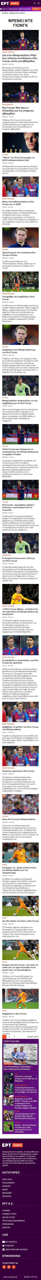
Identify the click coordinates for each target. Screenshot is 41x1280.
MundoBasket (21, 1085)
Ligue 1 (17, 1122)
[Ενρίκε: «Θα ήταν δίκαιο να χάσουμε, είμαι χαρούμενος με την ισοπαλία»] (8, 1126)
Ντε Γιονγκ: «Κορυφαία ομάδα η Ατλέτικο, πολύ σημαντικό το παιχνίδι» (18, 507)
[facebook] (4, 1267)
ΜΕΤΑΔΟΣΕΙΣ (26, 9)
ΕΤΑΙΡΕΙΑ (6, 1210)
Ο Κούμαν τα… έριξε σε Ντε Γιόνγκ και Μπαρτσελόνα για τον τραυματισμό (19, 870)
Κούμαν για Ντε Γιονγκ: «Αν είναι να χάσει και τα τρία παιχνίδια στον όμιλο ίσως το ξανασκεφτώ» (20, 967)
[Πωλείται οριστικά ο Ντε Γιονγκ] (20, 756)
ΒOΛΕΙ (17, 1111)
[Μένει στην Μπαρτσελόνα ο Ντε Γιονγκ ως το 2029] (20, 187)
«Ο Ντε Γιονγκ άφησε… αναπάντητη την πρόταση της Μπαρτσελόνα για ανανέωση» (20, 611)
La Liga (5, 154)
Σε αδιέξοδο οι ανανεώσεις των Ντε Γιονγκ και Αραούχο (20, 661)
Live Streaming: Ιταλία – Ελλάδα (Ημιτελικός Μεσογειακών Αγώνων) (25, 1116)
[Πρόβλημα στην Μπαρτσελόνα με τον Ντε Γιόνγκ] (20, 335)
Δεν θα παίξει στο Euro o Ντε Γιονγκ (20, 921)
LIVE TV (5, 9)
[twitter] (13, 1267)
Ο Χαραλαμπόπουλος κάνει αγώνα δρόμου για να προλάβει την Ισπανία (26, 1089)
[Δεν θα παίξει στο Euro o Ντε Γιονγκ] (20, 906)
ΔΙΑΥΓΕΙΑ (6, 1227)
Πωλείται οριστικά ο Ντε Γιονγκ (18, 771)
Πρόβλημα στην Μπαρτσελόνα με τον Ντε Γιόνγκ (19, 351)
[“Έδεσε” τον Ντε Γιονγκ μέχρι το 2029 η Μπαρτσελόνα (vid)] (20, 142)
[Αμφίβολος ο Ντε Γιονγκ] (20, 999)
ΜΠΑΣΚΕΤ (6, 1186)
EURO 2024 (7, 1179)
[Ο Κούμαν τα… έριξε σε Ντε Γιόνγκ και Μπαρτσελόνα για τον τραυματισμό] (20, 853)
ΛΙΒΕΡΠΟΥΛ (6, 555)
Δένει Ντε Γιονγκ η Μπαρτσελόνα (18, 819)
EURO (4, 865)
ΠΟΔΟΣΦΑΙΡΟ (7, 104)
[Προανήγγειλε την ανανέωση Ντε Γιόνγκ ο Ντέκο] (20, 237)
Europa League (21, 1096)
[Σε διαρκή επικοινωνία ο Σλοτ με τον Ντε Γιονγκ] (20, 543)
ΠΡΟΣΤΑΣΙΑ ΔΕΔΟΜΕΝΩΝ (13, 1220)
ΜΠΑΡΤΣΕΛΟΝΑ (8, 52)
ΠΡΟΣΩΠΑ (6, 1196)
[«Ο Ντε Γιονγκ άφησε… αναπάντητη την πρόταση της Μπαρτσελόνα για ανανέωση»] (20, 594)
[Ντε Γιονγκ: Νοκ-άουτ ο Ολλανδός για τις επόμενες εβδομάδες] (20, 92)
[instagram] (9, 1267)
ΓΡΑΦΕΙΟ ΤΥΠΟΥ (9, 1214)
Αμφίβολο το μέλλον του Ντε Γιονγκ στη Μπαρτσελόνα (20, 728)
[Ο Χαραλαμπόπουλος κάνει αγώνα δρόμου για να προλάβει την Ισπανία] (8, 1089)
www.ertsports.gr (10, 1277)
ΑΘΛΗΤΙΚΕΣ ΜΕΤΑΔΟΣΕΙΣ (17, 1249)
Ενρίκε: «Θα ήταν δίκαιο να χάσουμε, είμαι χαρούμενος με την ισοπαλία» (26, 1128)
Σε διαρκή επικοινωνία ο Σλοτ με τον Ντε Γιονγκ (18, 559)
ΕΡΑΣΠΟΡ (14, 9)
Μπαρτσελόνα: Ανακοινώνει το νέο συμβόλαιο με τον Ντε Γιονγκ (20, 402)
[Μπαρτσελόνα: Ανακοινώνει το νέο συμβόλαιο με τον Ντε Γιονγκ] (20, 385)
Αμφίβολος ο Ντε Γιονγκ (14, 1013)
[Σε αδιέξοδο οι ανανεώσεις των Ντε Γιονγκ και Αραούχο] (20, 645)
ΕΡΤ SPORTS (11, 1242)
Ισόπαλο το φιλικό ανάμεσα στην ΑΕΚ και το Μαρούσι (26, 1078)
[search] (39, 3)
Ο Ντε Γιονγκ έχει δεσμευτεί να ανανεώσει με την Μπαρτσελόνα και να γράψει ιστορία (20, 452)
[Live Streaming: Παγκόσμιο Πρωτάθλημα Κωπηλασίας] (20, 1054)
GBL (16, 1074)
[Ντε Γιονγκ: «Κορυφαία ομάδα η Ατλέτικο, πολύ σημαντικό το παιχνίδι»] (20, 490)
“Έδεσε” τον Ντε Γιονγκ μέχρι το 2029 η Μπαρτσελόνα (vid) (18, 158)
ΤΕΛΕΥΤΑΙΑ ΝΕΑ (11, 1041)
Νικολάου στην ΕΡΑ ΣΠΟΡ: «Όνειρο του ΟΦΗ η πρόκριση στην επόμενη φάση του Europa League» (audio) (26, 1103)
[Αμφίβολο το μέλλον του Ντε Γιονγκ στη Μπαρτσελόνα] (20, 712)
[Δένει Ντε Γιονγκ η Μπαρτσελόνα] (20, 804)
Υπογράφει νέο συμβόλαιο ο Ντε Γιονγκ (18, 298)
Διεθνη (5, 249)
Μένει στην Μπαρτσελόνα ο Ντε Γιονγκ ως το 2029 (18, 203)
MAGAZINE (7, 1193)
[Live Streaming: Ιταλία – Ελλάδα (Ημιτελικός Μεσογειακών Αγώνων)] (8, 1115)
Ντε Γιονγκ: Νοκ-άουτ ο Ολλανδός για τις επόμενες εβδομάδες (18, 110)
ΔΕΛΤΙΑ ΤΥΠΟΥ (8, 1217)
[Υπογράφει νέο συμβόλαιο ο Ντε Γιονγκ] (20, 282)
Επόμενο (19, 1036)
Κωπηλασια (8, 1064)
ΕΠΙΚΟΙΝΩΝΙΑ (8, 1224)
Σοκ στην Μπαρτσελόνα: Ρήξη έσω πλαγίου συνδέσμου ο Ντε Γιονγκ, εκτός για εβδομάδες (19, 58)
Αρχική (5, 13)
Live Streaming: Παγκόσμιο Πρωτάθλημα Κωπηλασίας (17, 1067)
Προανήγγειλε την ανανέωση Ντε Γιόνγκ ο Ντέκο (19, 253)
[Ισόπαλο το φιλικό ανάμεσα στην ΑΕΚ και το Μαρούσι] (8, 1078)
